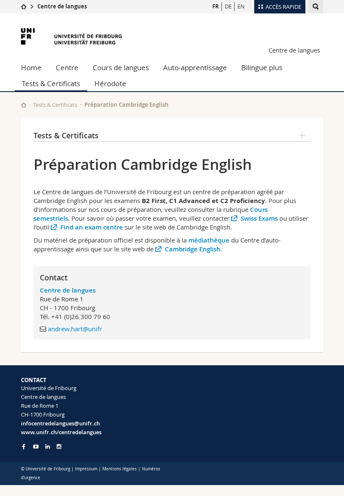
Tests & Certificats (51, 83)
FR (215, 6)
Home (31, 67)
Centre (67, 67)
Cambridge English (193, 249)
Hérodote (110, 83)
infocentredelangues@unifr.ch (60, 423)
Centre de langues (62, 6)
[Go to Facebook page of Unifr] (23, 446)
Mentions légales (119, 469)
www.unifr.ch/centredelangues (61, 432)
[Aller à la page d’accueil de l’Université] (71, 36)
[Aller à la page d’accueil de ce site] (23, 104)
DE (228, 6)
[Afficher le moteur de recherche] (315, 6)
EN (241, 6)
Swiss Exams (259, 218)
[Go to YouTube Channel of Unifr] (36, 446)
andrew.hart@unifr (75, 329)
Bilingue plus (261, 67)
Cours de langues (121, 67)
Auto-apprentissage (195, 67)
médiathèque (209, 240)
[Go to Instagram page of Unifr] (59, 446)
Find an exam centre (91, 227)
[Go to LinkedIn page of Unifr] (47, 446)
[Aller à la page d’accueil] (23, 6)
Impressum (86, 469)
